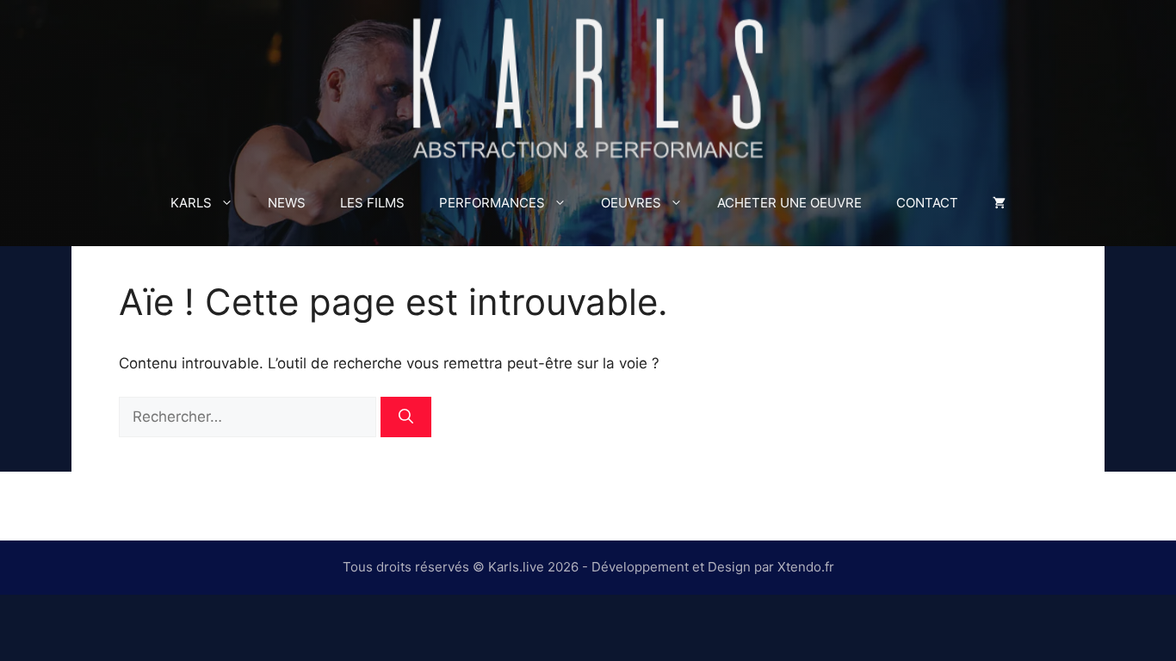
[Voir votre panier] (999, 203)
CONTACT (927, 203)
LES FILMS (372, 203)
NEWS (287, 203)
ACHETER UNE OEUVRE (789, 203)
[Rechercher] (406, 417)
